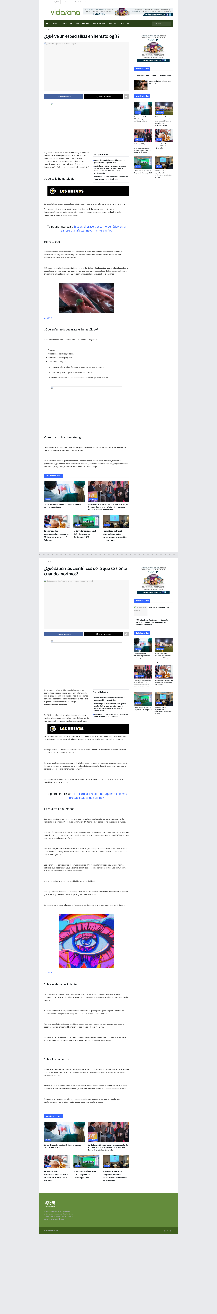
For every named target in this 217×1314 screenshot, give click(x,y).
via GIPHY (48, 318)
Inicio (55, 23)
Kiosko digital (74, 2)
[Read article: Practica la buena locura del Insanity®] (140, 85)
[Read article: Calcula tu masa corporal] (140, 611)
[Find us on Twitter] (167, 1230)
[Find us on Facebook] (164, 1230)
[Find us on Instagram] (170, 1230)
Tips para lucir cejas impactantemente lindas (153, 75)
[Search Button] (168, 24)
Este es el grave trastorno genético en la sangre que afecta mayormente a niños (93, 228)
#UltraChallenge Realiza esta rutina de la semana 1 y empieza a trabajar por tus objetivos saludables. (152, 622)
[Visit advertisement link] (128, 12)
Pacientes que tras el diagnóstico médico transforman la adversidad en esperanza (163, 174)
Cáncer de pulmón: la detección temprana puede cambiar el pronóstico (142, 119)
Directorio (83, 2)
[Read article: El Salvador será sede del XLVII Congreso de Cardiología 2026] (86, 521)
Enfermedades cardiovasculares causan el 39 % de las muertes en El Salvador (164, 146)
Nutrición (74, 23)
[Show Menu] (47, 23)
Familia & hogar (98, 23)
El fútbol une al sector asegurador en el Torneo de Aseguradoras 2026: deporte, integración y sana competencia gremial (163, 121)
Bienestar (125, 23)
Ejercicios (160, 112)
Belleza (85, 23)
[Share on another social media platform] (126, 96)
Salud (64, 23)
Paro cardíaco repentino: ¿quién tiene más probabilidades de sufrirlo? (98, 796)
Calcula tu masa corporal (159, 607)
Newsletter (65, 2)
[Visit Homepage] (62, 12)
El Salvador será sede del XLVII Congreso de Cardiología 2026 (84, 533)
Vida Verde (113, 23)
